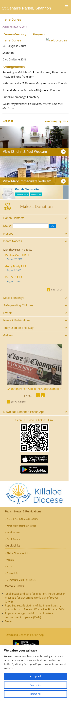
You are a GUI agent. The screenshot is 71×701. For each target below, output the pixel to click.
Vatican (10, 560)
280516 (9, 121)
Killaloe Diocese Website (18, 553)
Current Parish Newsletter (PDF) (22, 519)
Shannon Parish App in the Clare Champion (34, 389)
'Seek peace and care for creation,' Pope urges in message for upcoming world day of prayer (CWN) (35, 597)
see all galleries (19, 402)
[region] (35, 673)
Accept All (35, 676)
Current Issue (22, 194)
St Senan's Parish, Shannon (26, 8)
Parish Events (13, 539)
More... (9, 621)
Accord (9, 566)
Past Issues (36, 194)
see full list (57, 289)
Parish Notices (13, 532)
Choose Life (12, 573)
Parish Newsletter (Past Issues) (21, 526)
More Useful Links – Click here (21, 580)
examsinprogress (55, 121)
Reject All (35, 693)
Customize (35, 685)
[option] (34, 367)
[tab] (34, 218)
